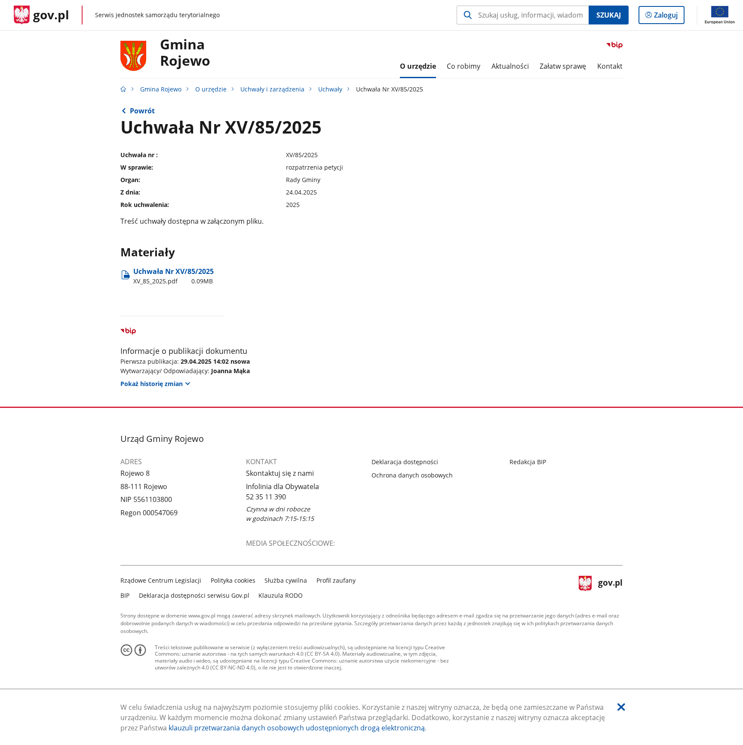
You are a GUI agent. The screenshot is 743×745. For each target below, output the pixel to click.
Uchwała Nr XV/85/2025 (173, 276)
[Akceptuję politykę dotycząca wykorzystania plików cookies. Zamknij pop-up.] (621, 707)
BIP (124, 595)
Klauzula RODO (280, 595)
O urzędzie (211, 89)
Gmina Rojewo (185, 53)
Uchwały (330, 89)
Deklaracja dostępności (405, 462)
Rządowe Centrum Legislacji (160, 580)
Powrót (142, 111)
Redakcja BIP (528, 462)
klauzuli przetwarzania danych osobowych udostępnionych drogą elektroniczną (297, 728)
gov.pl (610, 587)
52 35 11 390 (266, 497)
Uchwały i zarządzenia (272, 89)
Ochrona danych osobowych (412, 475)
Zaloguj (669, 17)
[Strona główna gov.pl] (123, 89)
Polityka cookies (233, 580)
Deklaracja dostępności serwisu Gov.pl (194, 595)
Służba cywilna (285, 580)
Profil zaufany (336, 580)
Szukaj (608, 15)
